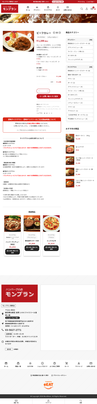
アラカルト (51, 237)
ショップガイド (42, 366)
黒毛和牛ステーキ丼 (32, 241)
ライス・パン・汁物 (76, 51)
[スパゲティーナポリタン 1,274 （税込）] (59, 32)
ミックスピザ (51, 241)
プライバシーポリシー (60, 375)
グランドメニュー (31, 237)
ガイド (58, 10)
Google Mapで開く (58, 2)
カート (67, 366)
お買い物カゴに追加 (50, 96)
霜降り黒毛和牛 (74, 75)
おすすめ (30, 366)
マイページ (78, 366)
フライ (71, 107)
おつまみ (72, 55)
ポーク (71, 83)
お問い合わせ (68, 10)
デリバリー (37, 10)
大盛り (42, 70)
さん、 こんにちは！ (86, 2)
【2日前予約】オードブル (78, 115)
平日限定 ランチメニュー (77, 119)
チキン (71, 79)
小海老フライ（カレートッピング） (49, 58)
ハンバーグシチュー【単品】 (12, 243)
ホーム (28, 10)
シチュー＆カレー (52, 18)
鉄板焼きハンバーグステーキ (12, 238)
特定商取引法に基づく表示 (40, 375)
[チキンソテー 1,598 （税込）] (54, 32)
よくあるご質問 (55, 366)
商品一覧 (18, 366)
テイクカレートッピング (45, 109)
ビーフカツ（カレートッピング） (48, 63)
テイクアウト (48, 10)
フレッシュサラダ (75, 59)
